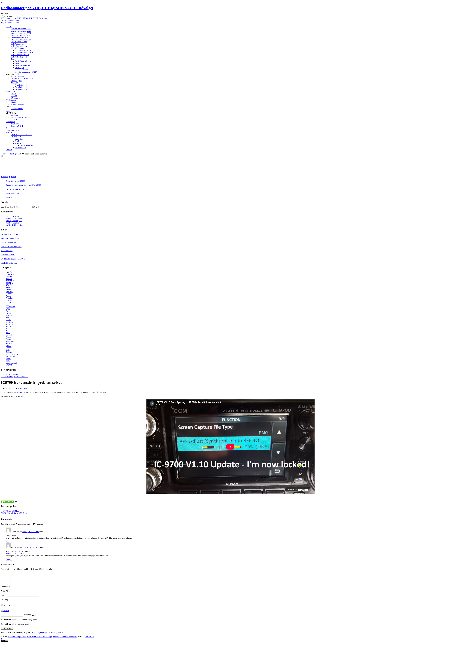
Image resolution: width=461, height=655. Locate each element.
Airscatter (19, 139)
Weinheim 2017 (21, 87)
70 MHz (9, 289)
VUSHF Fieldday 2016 (24, 52)
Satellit (8, 346)
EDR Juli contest (17, 44)
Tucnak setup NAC (27, 145)
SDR (8, 350)
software (21, 392)
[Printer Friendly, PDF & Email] (7, 502)
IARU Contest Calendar (20, 55)
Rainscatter (10, 341)
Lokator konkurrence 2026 (21, 29)
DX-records (10, 307)
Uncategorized (11, 363)
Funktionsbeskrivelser (19, 117)
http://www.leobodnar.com (16, 553)
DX (7, 305)
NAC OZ (19, 63)
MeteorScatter (20, 148)
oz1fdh (24, 388)
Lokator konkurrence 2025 (21, 31)
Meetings (9, 322)
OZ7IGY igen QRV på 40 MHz (14, 377)
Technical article (12, 354)
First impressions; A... (14, 221)
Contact (9, 150)
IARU (8, 320)
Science (9, 348)
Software (9, 352)
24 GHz (9, 279)
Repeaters (9, 128)
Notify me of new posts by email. (16, 624)
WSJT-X (9, 365)
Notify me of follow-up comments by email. (20, 620)
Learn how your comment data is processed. (47, 632)
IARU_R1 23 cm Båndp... (16, 225)
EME (17, 141)
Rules (13, 59)
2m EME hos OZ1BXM (15, 189)
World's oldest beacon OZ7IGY (13, 259)
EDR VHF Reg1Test (19, 57)
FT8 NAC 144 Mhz (10, 374)
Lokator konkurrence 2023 (21, 35)
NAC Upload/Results (19, 42)
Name (4, 591)
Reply (9, 542)
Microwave (10, 324)
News (8, 333)
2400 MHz (10, 281)
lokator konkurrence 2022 (20, 37)
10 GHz (9, 272)
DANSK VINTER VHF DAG (22, 78)
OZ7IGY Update (12, 216)
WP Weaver (89, 637)
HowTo (9, 132)
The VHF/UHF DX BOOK (21, 135)
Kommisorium (16, 119)
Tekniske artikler (17, 109)
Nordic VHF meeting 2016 (11, 247)
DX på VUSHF (17, 137)
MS (7, 328)
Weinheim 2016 (21, 85)
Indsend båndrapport (18, 104)
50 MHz (9, 287)
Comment (5, 587)
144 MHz (9, 276)
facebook (9, 315)
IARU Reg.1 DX (12, 130)
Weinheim (14, 83)
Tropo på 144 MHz (13, 193)
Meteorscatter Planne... (14, 218)
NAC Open (19, 68)
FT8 (7, 318)
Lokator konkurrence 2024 (21, 33)
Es (7, 311)
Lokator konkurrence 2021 (21, 40)
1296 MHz (10, 274)
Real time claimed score (10, 238)
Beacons (9, 111)
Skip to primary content (10, 20)
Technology (12, 154)
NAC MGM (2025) (22, 65)
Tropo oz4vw (11, 197)
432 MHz (9, 283)
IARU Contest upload (19, 46)
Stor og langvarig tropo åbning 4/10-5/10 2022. (24, 185)
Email (4, 595)
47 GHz (9, 285)
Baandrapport (11, 298)
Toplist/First (10, 91)
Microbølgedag (16, 81)
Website (4, 600)
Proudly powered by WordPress (65, 637)
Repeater (9, 343)
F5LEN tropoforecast (9, 263)
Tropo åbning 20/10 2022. (16, 181)
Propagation (10, 339)
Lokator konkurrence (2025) (26, 72)
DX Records (15, 98)
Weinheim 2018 (21, 89)
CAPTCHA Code (30, 615)
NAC (8, 330)
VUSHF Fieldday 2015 (24, 50)
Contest (9, 27)
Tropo (8, 361)
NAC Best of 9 (6, 251)
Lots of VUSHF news (9, 242)
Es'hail (8, 313)
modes (8, 326)
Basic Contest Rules (23, 61)
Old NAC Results (8, 255)
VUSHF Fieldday (17, 48)
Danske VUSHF (17, 126)
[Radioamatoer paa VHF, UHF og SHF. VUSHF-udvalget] (24, 18)
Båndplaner (10, 122)
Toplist (13, 94)
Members (14, 115)
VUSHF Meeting (17, 76)
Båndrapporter (11, 100)
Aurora (8, 296)
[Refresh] (5, 611)
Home (3, 154)
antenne (9, 294)
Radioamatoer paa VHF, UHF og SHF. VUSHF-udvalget (47, 8)
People (8, 337)
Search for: (5, 207)
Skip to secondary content (11, 22)
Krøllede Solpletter (13, 223)
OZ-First (14, 96)
